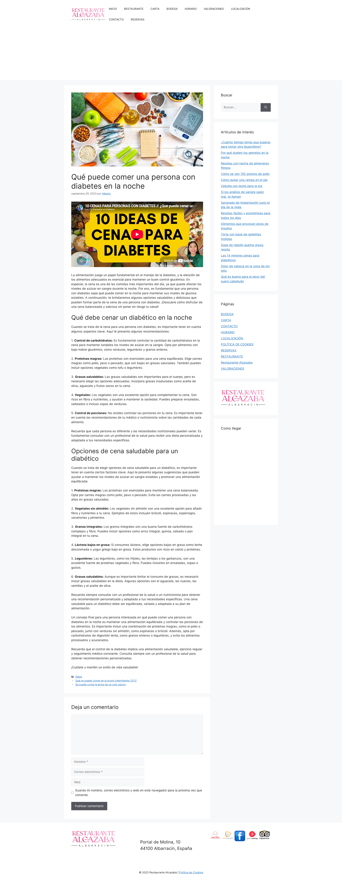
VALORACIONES (214, 8)
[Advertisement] (171, 55)
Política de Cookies (191, 872)
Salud (78, 676)
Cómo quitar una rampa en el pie (244, 180)
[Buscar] (266, 107)
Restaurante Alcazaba (237, 362)
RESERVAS (137, 19)
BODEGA (172, 8)
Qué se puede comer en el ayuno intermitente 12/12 (106, 680)
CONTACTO (116, 19)
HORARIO (191, 8)
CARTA (155, 8)
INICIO (113, 8)
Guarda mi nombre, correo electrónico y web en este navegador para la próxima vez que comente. (138, 793)
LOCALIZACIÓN (240, 8)
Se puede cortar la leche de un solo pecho (100, 684)
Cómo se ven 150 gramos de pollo (245, 174)
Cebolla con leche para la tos (241, 186)
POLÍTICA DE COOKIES (237, 344)
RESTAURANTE (133, 8)
